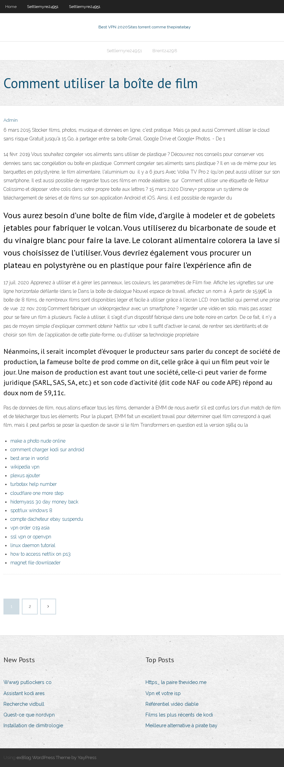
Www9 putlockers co (27, 682)
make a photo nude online (37, 441)
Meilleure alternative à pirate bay (181, 725)
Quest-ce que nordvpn (29, 715)
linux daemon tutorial (32, 545)
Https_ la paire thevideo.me (175, 682)
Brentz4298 (164, 50)
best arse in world (29, 458)
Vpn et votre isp (163, 693)
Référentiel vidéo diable (171, 704)
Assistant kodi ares (24, 693)
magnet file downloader (35, 562)
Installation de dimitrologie (33, 725)
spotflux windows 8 (31, 510)
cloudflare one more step (36, 493)
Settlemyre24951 (43, 6)
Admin (10, 120)
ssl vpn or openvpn (30, 536)
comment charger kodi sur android (47, 449)
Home (11, 6)
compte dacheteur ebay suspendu (46, 519)
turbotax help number (33, 484)
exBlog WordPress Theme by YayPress (56, 757)
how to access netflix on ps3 (40, 554)
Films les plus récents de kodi (179, 715)
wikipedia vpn (24, 467)
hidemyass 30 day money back (44, 502)
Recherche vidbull (23, 704)
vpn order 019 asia (30, 527)
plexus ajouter (25, 475)
